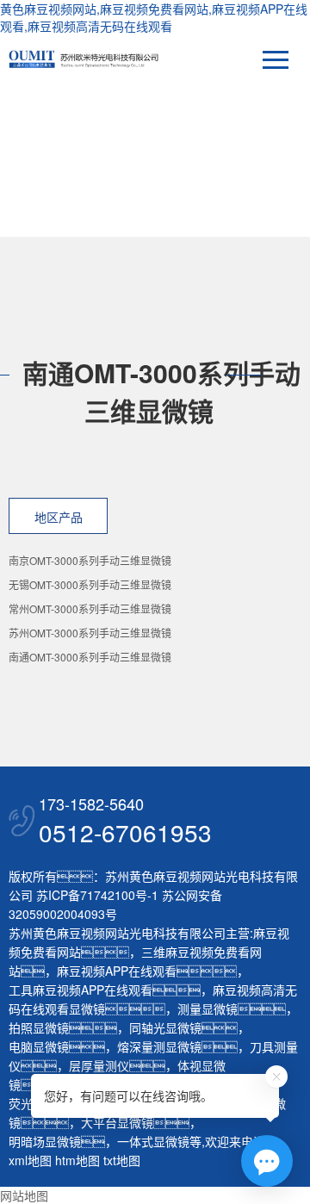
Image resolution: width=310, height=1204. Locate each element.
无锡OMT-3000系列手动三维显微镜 (90, 584)
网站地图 (24, 1195)
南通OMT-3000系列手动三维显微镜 (90, 656)
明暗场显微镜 (45, 1141)
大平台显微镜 (117, 1122)
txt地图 (121, 1160)
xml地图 (30, 1160)
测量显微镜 (207, 1008)
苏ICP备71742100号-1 (97, 894)
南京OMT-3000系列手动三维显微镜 (90, 560)
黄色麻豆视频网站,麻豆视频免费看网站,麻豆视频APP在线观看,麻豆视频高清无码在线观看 (153, 17)
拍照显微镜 (39, 1027)
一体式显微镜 (153, 1141)
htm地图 (77, 1160)
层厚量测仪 (99, 1065)
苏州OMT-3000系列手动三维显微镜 (90, 632)
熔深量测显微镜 (159, 1046)
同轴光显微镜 (165, 1027)
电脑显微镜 (39, 1046)
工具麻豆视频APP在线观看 (80, 989)
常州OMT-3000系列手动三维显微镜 (90, 608)
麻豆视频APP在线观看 (117, 970)
